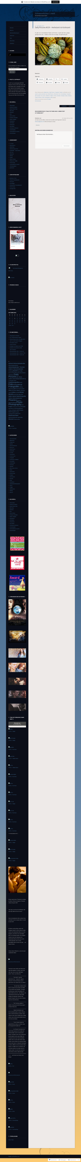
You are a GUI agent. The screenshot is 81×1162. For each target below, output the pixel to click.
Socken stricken (13, 344)
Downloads (12, 450)
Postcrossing (12, 162)
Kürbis (66, 95)
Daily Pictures (52, 92)
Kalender (11, 466)
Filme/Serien (12, 454)
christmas (11, 374)
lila (15, 392)
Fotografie (57, 92)
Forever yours (12, 456)
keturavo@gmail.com (39, 121)
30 (12, 323)
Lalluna (11, 157)
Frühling (21, 387)
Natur (10, 396)
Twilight (11, 487)
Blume (16, 372)
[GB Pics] (11, 426)
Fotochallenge (17, 384)
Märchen (21, 394)
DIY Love (11, 152)
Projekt (10, 406)
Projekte (60, 92)
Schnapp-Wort (12, 188)
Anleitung (10, 371)
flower (20, 382)
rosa (9, 408)
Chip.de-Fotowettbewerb (14, 179)
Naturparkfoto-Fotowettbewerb (16, 185)
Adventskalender (19, 363)
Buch (21, 372)
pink (22, 404)
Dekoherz (12, 112)
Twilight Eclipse (15, 758)
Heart (12, 390)
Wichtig (11, 490)
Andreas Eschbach (13, 107)
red (13, 406)
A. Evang (11, 143)
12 (19, 318)
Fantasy (14, 380)
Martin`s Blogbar (13, 119)
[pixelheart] (12, 167)
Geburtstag (10, 388)
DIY (23, 378)
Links (11, 38)
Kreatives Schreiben (14, 117)
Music (22, 392)
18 (17, 320)
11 (17, 318)
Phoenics (40, 97)
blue (13, 372)
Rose (12, 408)
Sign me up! (12, 71)
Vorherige (64, 106)
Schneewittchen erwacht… (15, 131)
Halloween (48, 95)
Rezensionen (12, 476)
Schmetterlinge (15, 1120)
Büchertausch (12, 145)
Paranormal (12, 124)
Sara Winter (12, 126)
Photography (47, 97)
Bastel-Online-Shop (13, 506)
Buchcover (12, 447)
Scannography (13, 129)
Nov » (13, 325)
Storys (11, 485)
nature (14, 396)
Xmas (15, 419)
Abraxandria (12, 105)
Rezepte (23, 406)
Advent (10, 363)
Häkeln (18, 390)
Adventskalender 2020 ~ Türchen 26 (17, 354)
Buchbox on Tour (13, 178)
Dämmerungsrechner (14, 148)
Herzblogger (12, 183)
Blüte (19, 372)
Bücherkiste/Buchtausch (14, 32)
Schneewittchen (19, 408)
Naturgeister (12, 121)
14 (24, 318)
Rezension (16, 406)
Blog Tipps (12, 110)
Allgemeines (46, 92)
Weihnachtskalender (12, 417)
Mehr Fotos (10, 270)
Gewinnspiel (18, 388)
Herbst (55, 95)
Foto (10, 384)
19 (19, 320)
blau (21, 371)
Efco (11, 114)
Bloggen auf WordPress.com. (14, 1156)
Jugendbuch (22, 390)
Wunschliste (12, 40)
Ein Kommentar (38, 100)
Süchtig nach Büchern (14, 525)
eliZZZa (11, 155)
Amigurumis (12, 442)
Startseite (11, 27)
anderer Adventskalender (15, 369)
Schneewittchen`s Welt (45, 13)
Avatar (13, 1084)
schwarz (10, 410)
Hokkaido (63, 95)
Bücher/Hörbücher (13, 445)
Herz (15, 390)
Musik (10, 394)
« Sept (9, 325)
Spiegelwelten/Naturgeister (15, 483)
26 (19, 321)
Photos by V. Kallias (13, 160)
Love (18, 392)
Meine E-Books (13, 159)
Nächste (71, 106)
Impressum (12, 35)
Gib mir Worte (12, 115)
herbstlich (59, 95)
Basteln (15, 371)
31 (14, 323)
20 (22, 320)
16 (12, 320)
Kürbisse (69, 95)
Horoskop (12, 464)
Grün (42, 95)
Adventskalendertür (13, 365)
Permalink (49, 99)
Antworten (38, 125)
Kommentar (67, 146)
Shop (11, 480)
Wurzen (11, 419)
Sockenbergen (13, 133)
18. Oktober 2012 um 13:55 (67, 118)
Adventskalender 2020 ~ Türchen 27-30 (17, 353)
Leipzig (9, 392)
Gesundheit (12, 461)
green (44, 95)
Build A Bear (12, 147)
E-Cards (11, 452)
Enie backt (12, 181)
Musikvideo (15, 394)
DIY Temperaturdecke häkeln (15, 337)
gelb (36, 95)
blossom (10, 372)
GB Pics (10, 428)
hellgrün (51, 95)
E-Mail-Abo (13, 62)
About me (11, 30)
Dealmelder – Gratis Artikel (15, 150)
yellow (51, 97)
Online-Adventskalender (15, 398)
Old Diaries (12, 122)
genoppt (38, 95)
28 (24, 321)
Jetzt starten (55, 2)
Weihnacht (18, 413)
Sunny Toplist (11, 1139)
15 (9, 320)
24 (14, 321)
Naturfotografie (21, 396)
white (21, 417)
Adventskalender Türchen (16, 367)
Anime (13, 1111)
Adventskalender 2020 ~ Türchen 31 (17, 351)
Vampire (17, 411)
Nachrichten (12, 471)
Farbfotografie (13, 382)
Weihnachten (13, 415)
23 (12, 321)
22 (9, 321)
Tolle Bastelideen (13, 166)
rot (14, 408)
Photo (43, 97)
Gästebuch (12, 43)
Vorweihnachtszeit (11, 413)
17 (14, 320)
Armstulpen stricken (14, 342)
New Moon (14, 428)
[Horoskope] (9, 960)
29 (9, 323)
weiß (19, 417)
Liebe (13, 392)
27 (22, 321)
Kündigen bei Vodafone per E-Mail (16, 346)
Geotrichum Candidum (14, 459)
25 (17, 321)
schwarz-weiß (15, 410)
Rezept (19, 406)
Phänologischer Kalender (14, 335)
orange (36, 97)
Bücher (24, 372)
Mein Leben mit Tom (14, 468)
